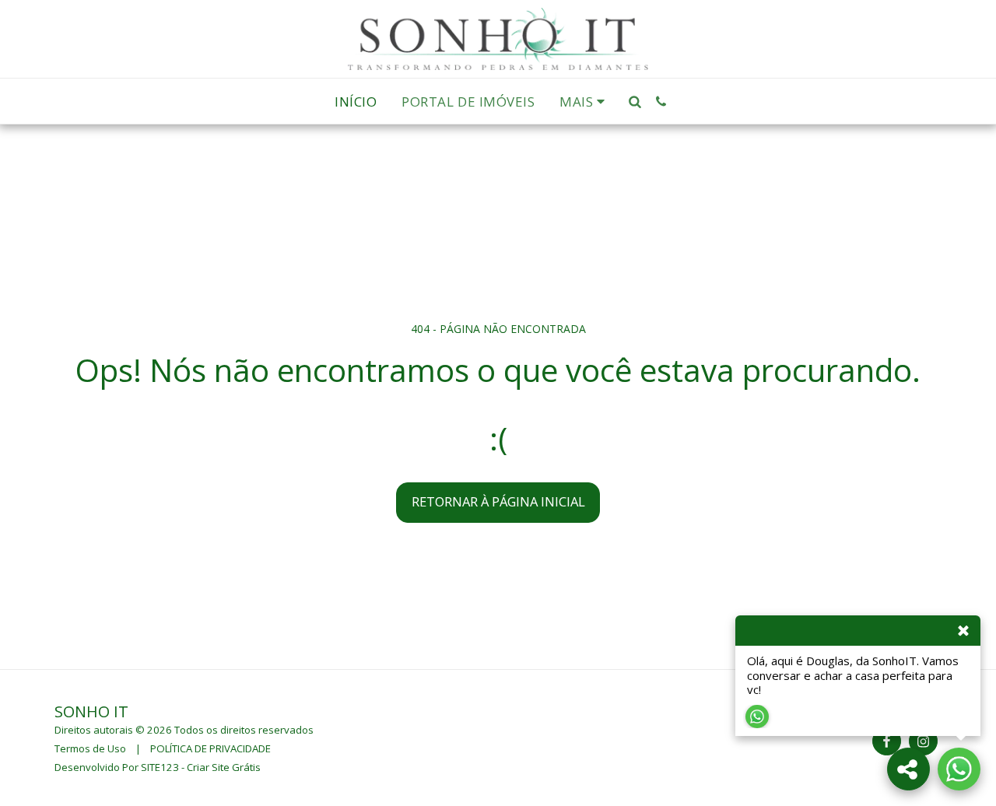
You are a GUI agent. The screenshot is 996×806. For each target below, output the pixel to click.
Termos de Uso (90, 748)
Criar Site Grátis (224, 767)
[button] (635, 101)
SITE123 (160, 767)
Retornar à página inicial (498, 501)
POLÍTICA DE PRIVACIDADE (210, 748)
